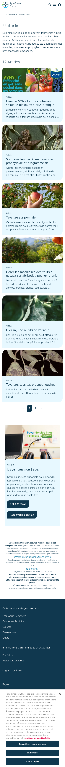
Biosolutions (9, 632)
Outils (5, 637)
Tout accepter (32, 761)
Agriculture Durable (13, 660)
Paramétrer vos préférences (32, 744)
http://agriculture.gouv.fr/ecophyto (32, 556)
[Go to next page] (41, 408)
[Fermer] (60, 694)
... (3, 14)
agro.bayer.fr (32, 568)
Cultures (6, 626)
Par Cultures (8, 655)
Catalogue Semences (14, 615)
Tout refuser (32, 752)
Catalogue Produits (13, 621)
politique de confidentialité (37, 738)
